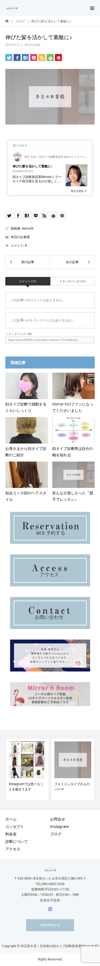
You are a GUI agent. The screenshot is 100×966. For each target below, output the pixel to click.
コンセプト (14, 826)
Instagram (61, 826)
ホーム (11, 819)
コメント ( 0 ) (27, 281)
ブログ (55, 833)
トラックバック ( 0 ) (72, 281)
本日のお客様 (33, 45)
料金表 (11, 833)
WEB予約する (50, 925)
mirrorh (27, 228)
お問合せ (57, 819)
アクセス (12, 848)
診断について (16, 841)
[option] (27, 769)
